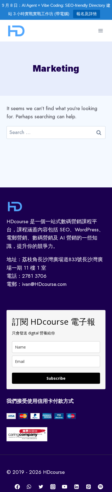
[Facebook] (17, 486)
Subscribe (56, 378)
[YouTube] (65, 486)
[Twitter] (41, 486)
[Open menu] (100, 30)
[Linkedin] (76, 486)
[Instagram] (53, 486)
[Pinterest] (88, 486)
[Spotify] (100, 486)
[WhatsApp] (29, 486)
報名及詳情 (86, 13)
